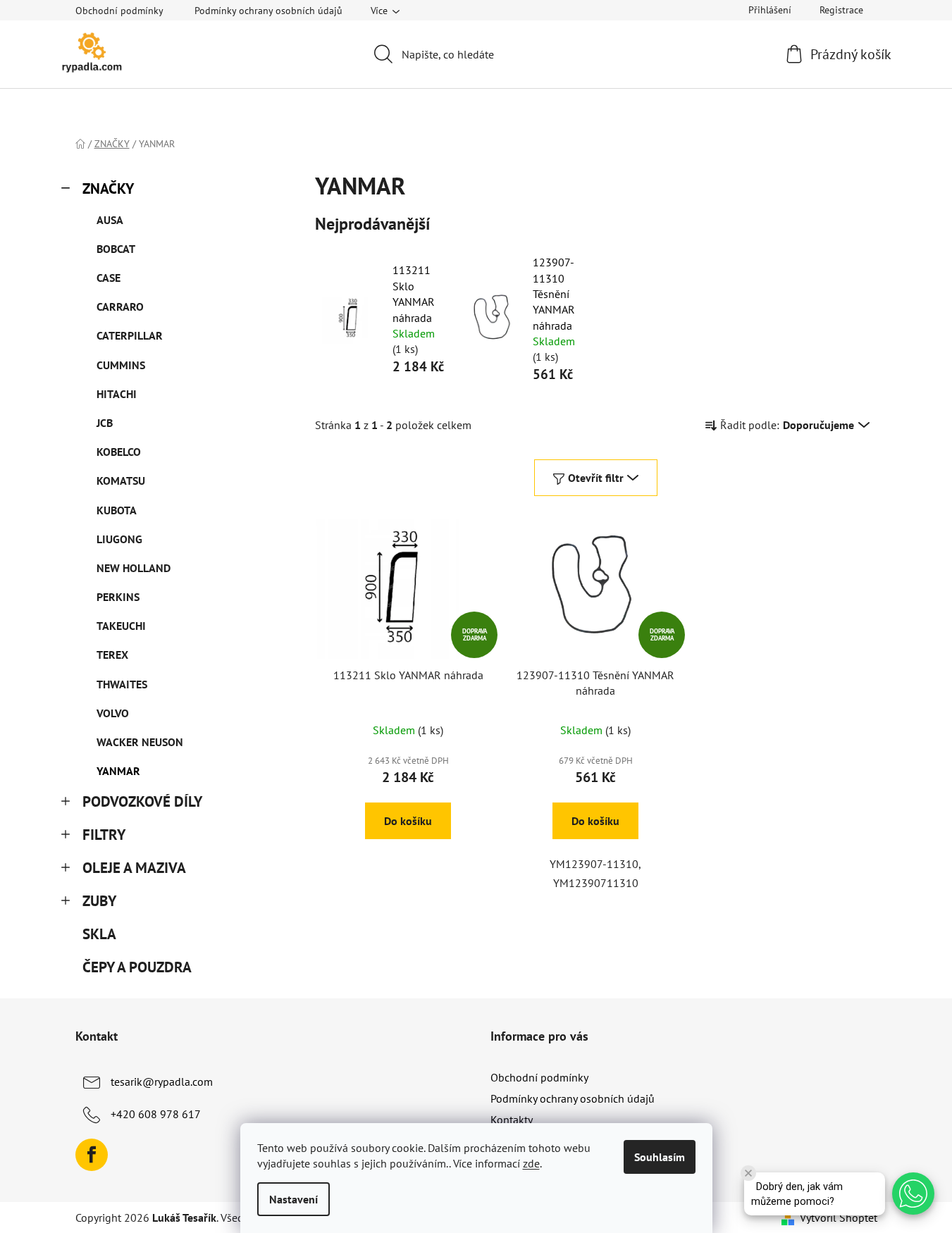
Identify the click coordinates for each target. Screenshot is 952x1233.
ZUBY (99, 900)
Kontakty (511, 1120)
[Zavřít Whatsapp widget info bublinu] (748, 1173)
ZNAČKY (108, 188)
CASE (108, 278)
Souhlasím (659, 1157)
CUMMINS (121, 365)
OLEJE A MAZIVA (134, 867)
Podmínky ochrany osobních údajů (268, 10)
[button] (913, 1193)
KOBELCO (119, 452)
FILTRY (103, 834)
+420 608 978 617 (156, 1114)
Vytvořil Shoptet (838, 1217)
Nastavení (293, 1199)
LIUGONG (119, 539)
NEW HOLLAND (134, 568)
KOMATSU (121, 480)
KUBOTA (117, 510)
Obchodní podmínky (119, 10)
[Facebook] (91, 1155)
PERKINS (118, 597)
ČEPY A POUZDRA (136, 967)
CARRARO (120, 306)
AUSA (110, 220)
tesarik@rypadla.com (162, 1081)
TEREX (112, 655)
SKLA (99, 933)
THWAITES (122, 684)
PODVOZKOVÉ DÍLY (142, 801)
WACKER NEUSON (140, 742)
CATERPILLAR (130, 335)
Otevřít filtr (596, 478)
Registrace (841, 10)
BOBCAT (116, 249)
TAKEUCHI (121, 626)
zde (531, 1163)
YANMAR (118, 771)
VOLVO (113, 713)
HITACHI (117, 394)
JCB (105, 423)
